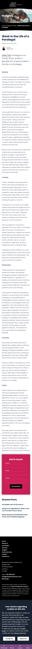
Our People (5, 545)
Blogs (14, 25)
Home (3, 25)
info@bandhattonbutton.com (12, 576)
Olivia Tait (6, 55)
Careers (4, 554)
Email (7, 470)
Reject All (23, 639)
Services (4, 548)
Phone (7, 478)
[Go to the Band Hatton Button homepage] (16, 4)
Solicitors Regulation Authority (19, 586)
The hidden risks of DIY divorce (13, 504)
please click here (20, 633)
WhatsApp (5, 579)
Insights (9, 25)
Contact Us (5, 556)
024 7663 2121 (10, 574)
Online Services (7, 552)
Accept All (9, 639)
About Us (5, 543)
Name (7, 463)
